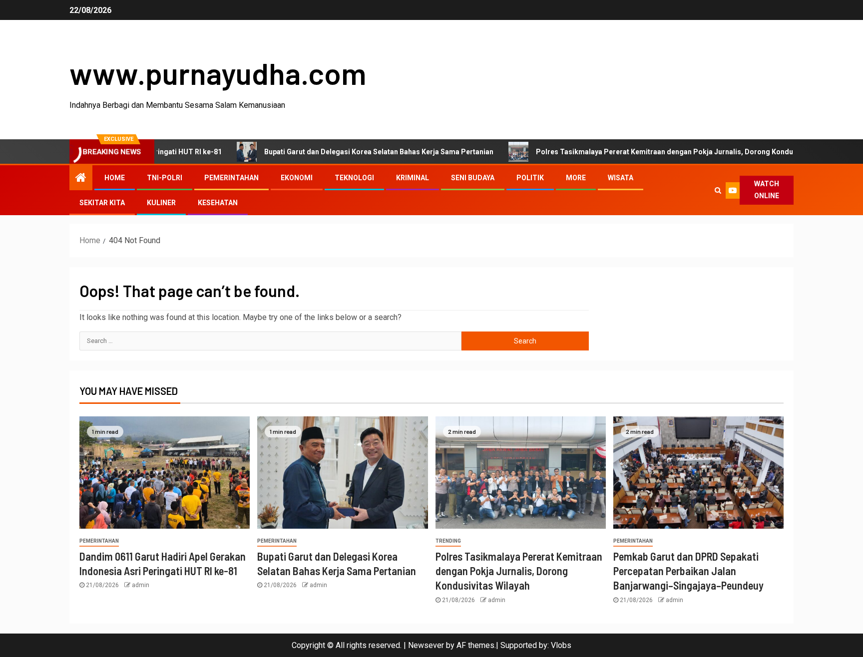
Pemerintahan (231, 178)
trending (448, 541)
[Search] (717, 190)
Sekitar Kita (102, 203)
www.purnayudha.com (217, 73)
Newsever (426, 645)
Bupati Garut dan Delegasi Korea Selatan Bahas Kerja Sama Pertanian (351, 152)
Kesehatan (218, 203)
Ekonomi (297, 178)
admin (140, 585)
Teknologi (354, 178)
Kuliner (161, 203)
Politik (530, 178)
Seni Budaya (472, 178)
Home (114, 178)
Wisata (620, 178)
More (576, 178)
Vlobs (561, 645)
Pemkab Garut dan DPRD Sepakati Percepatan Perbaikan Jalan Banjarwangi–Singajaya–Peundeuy (688, 571)
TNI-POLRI (164, 178)
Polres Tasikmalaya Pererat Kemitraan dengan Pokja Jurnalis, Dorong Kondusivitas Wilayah (661, 152)
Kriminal (412, 178)
